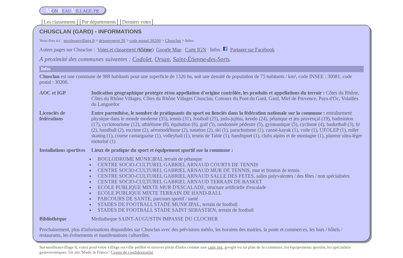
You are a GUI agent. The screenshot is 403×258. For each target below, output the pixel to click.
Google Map (168, 49)
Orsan (162, 59)
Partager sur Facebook (252, 49)
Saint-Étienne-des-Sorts (201, 59)
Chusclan (173, 40)
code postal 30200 (145, 40)
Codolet (141, 59)
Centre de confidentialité (132, 252)
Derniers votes (136, 22)
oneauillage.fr (72, 10)
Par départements (99, 22)
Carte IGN (195, 49)
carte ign (215, 247)
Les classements (60, 22)
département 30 (112, 40)
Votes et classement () (125, 49)
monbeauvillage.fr (79, 40)
